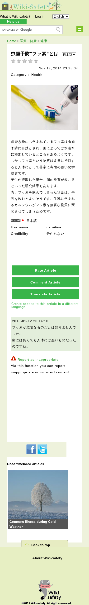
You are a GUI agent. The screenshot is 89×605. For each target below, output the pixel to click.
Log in (39, 16)
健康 (43, 41)
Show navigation (79, 29)
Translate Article (45, 294)
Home (11, 41)
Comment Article (45, 282)
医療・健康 (28, 41)
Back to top (40, 545)
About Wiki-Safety (47, 558)
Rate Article (45, 270)
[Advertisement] (36, 407)
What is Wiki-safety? (15, 16)
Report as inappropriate (38, 359)
